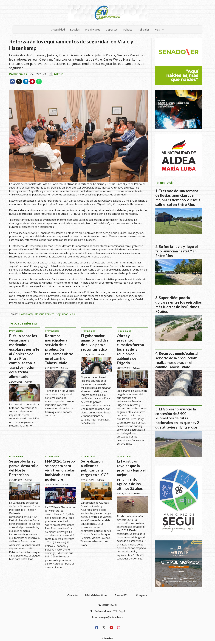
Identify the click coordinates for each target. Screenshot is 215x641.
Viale (73, 314)
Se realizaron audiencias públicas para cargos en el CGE (95, 468)
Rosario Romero (44, 314)
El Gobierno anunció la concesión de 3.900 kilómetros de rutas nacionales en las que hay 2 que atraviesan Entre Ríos (177, 418)
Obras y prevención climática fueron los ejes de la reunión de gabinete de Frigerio (130, 349)
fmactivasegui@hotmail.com (107, 617)
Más (157, 29)
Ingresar (143, 595)
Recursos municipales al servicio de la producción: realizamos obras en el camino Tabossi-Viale (59, 349)
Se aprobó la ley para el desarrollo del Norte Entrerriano (24, 468)
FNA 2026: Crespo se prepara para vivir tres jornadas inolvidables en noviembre (60, 470)
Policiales (143, 29)
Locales (75, 29)
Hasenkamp (26, 314)
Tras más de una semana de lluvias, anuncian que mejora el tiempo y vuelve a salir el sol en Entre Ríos (177, 197)
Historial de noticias (96, 595)
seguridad (62, 314)
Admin (58, 74)
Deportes (111, 29)
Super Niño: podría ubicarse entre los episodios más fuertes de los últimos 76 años (178, 304)
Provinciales (92, 29)
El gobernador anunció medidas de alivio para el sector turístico (94, 342)
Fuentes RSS (120, 595)
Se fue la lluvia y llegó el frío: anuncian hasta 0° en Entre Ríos (176, 251)
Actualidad (58, 29)
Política (127, 29)
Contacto (72, 595)
